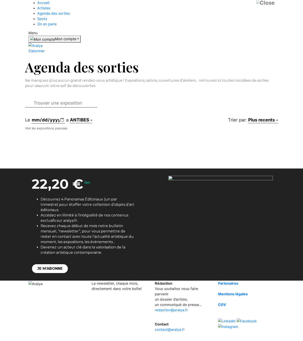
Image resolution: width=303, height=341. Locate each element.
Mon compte (65, 39)
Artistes (43, 8)
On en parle (47, 24)
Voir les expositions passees (46, 128)
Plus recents (261, 120)
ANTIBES (79, 120)
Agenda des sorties (53, 13)
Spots (42, 18)
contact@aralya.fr (170, 329)
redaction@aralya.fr (171, 310)
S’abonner (36, 51)
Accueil (43, 2)
